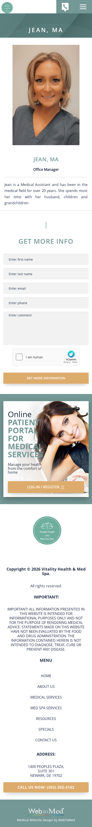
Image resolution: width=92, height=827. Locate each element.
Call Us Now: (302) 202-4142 (46, 787)
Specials (46, 729)
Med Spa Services (46, 707)
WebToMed (66, 820)
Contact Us (46, 740)
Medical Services (46, 697)
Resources (46, 718)
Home (46, 675)
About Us (46, 686)
